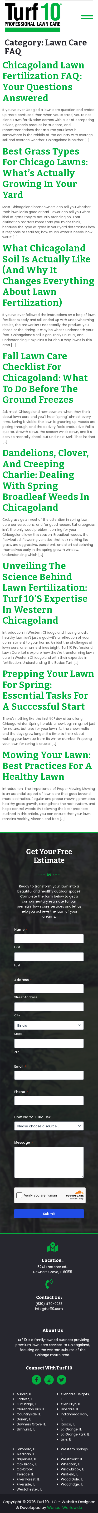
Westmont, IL (72, 1459)
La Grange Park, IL (75, 1434)
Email (20, 1066)
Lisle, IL (66, 1439)
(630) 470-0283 (49, 1303)
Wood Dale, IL (72, 1479)
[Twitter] (61, 1380)
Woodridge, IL (72, 1484)
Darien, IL (24, 1419)
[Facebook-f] (36, 1380)
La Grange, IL (71, 1429)
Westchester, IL (29, 1489)
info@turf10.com (49, 1308)
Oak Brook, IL (27, 1464)
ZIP (16, 1052)
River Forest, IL (28, 1479)
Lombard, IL (26, 1449)
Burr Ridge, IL (27, 1404)
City (17, 1015)
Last (17, 965)
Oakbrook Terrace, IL (25, 1472)
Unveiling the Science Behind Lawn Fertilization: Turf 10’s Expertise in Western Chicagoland (45, 593)
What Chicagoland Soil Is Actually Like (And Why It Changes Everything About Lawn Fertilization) (48, 275)
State (18, 1034)
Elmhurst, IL (26, 1429)
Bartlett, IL (25, 1399)
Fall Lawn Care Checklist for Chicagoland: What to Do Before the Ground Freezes (45, 378)
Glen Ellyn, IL (70, 1404)
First (17, 947)
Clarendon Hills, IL (31, 1409)
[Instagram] (49, 1380)
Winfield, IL (69, 1474)
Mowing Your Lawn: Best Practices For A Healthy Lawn (47, 765)
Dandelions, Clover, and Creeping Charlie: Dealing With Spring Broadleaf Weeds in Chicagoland (46, 480)
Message (23, 1142)
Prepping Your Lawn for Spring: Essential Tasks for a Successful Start (48, 690)
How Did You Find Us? (32, 1117)
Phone (21, 1091)
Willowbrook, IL (72, 1469)
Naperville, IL (26, 1459)
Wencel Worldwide (64, 1507)
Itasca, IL (68, 1424)
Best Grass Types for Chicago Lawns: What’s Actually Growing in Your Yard (45, 173)
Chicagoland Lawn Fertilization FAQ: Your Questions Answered (43, 82)
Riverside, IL (26, 1484)
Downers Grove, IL (31, 1424)
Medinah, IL (26, 1454)
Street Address (25, 997)
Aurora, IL (24, 1394)
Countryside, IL (29, 1414)
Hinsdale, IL (69, 1409)
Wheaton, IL (70, 1464)
